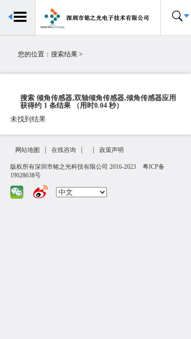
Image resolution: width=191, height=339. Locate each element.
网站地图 (27, 149)
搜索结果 (64, 54)
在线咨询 (63, 149)
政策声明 (111, 149)
